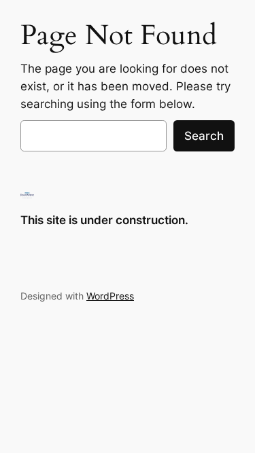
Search (204, 136)
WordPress (110, 296)
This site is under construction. (104, 220)
